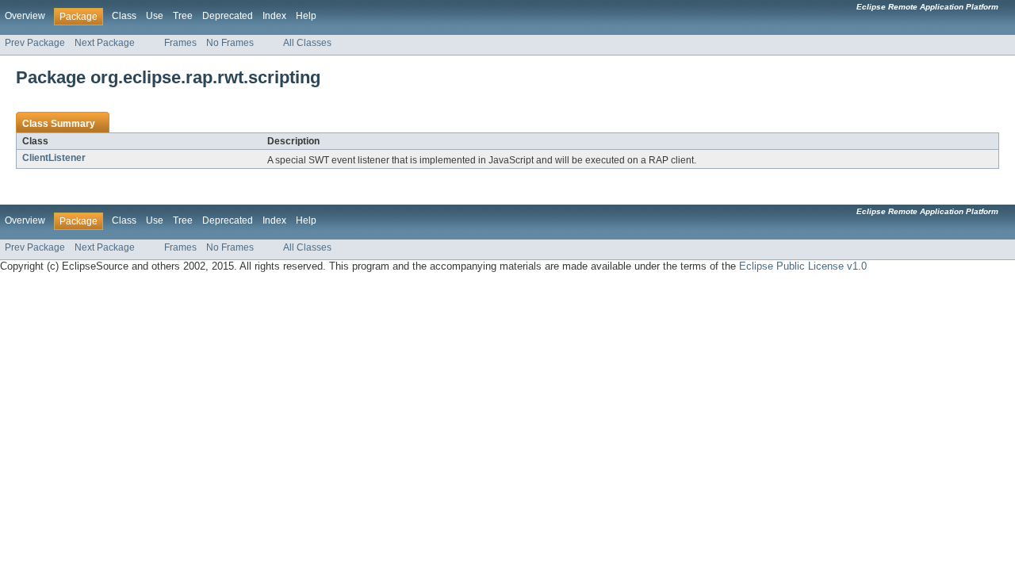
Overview (25, 15)
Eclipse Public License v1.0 (803, 266)
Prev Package (35, 42)
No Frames (230, 42)
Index (274, 15)
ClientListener (54, 157)
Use (154, 15)
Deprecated (227, 15)
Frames (180, 42)
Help (306, 15)
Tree (183, 15)
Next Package (105, 42)
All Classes (307, 42)
